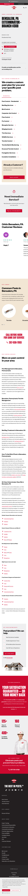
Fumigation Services (8, 153)
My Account (4, 851)
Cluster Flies (7, 580)
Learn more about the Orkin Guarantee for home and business (14, 708)
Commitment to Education (8, 827)
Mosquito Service (7, 125)
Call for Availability (15, 210)
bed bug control (5, 437)
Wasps (10, 539)
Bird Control (6, 109)
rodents (13, 475)
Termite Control (7, 141)
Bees (5, 539)
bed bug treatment (19, 441)
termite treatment (18, 415)
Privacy (14, 874)
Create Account (14, 177)
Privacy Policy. (5, 886)
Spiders (6, 524)
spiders (14, 477)
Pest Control (5, 799)
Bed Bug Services (7, 105)
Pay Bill (3, 853)
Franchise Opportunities (7, 831)
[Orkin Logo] (14, 7)
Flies (5, 583)
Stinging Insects (7, 129)
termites (4, 477)
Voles (10, 552)
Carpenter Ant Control (9, 113)
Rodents (6, 521)
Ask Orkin (4, 837)
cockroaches (9, 477)
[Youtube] (15, 790)
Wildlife (6, 534)
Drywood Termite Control (10, 149)
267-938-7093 (15, 342)
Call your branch (10, 46)
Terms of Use (14, 872)
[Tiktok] (6, 790)
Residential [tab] (6, 95)
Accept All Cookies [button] (6, 890)
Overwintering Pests (9, 518)
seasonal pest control (7, 506)
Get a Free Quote (9, 653)
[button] (6, 893)
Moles (5, 552)
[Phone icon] (24, 7)
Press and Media (6, 833)
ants (17, 475)
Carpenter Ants (7, 531)
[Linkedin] (22, 790)
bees (19, 475)
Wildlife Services (7, 137)
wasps (23, 475)
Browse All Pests (6, 813)
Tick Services (6, 133)
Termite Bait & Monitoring (10, 145)
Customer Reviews (6, 841)
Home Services (5, 803)
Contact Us (4, 857)
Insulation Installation (9, 157)
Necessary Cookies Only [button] (15, 890)
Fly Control (5, 121)
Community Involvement (7, 829)
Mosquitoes (7, 558)
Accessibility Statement (14, 876)
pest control (20, 387)
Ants (5, 549)
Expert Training (5, 823)
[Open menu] (26, 7)
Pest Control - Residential (10, 101)
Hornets (11, 586)
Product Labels (5, 859)
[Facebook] (12, 790)
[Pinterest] (18, 790)
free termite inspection (20, 409)
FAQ (3, 839)
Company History (6, 835)
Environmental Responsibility (9, 825)
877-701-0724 (9, 657)
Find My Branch (5, 855)
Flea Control (6, 117)
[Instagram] (9, 790)
